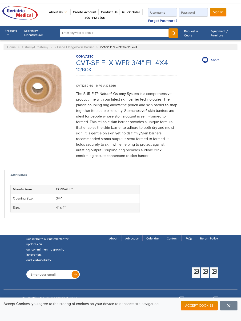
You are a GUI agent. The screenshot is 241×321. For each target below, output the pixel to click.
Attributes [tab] (18, 175)
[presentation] (18, 175)
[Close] (228, 305)
